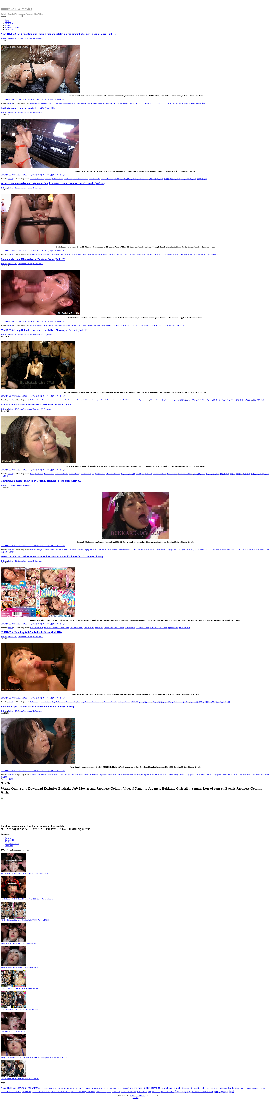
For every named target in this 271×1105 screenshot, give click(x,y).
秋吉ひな (180, 325)
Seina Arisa (124, 103)
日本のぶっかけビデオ (255, 775)
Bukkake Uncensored (49, 400)
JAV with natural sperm (125, 775)
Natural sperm (138, 775)
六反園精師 (224, 474)
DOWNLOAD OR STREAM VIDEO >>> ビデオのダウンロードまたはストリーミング (33, 99)
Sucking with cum (124, 702)
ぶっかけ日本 (217, 775)
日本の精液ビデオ (200, 254)
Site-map (135, 1098)
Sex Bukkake (162, 628)
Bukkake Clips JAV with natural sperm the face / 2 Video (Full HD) (37, 706)
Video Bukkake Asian (157, 550)
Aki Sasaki (33, 254)
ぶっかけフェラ (184, 550)
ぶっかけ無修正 (180, 400)
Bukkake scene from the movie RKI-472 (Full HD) (28, 108)
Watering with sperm (87, 1092)
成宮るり (248, 400)
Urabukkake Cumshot (44, 1092)
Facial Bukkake (118, 628)
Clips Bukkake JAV (69, 103)
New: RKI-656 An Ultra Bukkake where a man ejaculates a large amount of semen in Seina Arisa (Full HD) (59, 33)
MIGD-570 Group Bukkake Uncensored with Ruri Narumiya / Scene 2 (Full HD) (44, 330)
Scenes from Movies (12, 27)
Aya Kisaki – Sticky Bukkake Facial (13, 1031)
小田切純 (239, 474)
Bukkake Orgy (46, 103)
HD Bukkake (94, 775)
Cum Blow (74, 775)
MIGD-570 (124, 400)
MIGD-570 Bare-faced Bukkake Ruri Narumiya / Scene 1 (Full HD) (37, 404)
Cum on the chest (88, 1088)
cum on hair (99, 628)
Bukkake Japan (46, 775)
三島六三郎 (171, 103)
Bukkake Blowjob (36, 550)
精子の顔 (256, 400)
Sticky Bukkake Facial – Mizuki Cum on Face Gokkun (19, 967)
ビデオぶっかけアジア (228, 550)
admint (10, 103)
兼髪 (149, 1092)
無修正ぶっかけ (257, 474)
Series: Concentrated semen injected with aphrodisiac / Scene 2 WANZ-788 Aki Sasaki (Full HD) (53, 183)
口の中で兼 (242, 550)
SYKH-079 (134, 702)
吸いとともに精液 (197, 702)
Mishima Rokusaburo (105, 103)
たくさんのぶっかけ (128, 179)
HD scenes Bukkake (112, 400)
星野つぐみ (251, 550)
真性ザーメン (213, 254)
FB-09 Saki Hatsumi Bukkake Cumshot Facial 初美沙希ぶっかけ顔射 (25, 920)
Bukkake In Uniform (51, 628)
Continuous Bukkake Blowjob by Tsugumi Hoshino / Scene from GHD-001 (41, 480)
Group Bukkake (99, 400)
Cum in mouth (101, 550)
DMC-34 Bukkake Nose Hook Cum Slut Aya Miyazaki (19, 1009)
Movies (7, 25)
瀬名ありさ (186, 103)
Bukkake (8, 22)
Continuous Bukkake (76, 550)
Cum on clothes (89, 628)
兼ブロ (236, 775)
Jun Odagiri (140, 474)
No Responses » (37, 38)
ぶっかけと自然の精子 (136, 254)
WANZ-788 (123, 254)
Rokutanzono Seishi (159, 474)
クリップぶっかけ (159, 103)
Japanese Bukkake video (108, 775)
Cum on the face (100, 1088)
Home (7, 20)
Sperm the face (144, 400)
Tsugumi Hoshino (143, 550)
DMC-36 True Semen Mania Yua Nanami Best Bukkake (20, 988)
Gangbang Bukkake (98, 474)
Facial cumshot (92, 103)
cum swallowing (76, 400)
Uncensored (9, 29)
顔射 (203, 103)
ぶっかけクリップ (191, 775)
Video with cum (113, 254)
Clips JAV (67, 775)
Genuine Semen (85, 254)
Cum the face (81, 103)
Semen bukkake (106, 325)
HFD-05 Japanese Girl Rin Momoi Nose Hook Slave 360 (20, 1079)
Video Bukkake (55, 1092)
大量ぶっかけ (174, 179)
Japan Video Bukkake (80, 179)
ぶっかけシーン (134, 103)
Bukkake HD (9, 24)
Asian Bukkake (35, 179)
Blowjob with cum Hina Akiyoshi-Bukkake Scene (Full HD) (33, 259)
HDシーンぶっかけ (128, 474)
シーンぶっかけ (222, 400)
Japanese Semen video (99, 254)
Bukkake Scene (57, 103)
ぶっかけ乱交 (146, 103)
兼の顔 (178, 103)
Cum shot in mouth (111, 1088)
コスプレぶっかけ (212, 550)
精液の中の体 (196, 103)
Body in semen (35, 103)
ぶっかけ (108, 1092)
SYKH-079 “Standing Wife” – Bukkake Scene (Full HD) (31, 632)
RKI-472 (116, 179)
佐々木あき (188, 254)
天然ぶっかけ (164, 1092)
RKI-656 (116, 103)
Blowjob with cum (47, 325)
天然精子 (242, 775)
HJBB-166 (154, 628)
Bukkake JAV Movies (16, 9)
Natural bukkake (17, 1092)
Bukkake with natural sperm (70, 254)
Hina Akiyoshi (81, 325)
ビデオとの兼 (178, 254)
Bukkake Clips (35, 775)
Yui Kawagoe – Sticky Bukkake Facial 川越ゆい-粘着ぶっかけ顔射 (24, 873)
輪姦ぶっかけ (221, 702)
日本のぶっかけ (170, 325)
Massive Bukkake (107, 179)
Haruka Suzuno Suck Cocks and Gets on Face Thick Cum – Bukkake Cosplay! (27, 899)
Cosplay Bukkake (90, 550)
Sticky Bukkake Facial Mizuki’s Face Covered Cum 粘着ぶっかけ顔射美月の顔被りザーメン (34, 1057)
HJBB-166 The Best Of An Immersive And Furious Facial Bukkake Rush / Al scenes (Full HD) (52, 556)
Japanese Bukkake (93, 325)
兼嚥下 (242, 400)
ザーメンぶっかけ (157, 325)
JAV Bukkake (254, 1088)
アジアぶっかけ (132, 1092)
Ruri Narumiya (133, 400)
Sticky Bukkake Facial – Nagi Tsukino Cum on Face (18, 943)
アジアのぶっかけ (156, 179)
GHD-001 (132, 550)
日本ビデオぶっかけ (188, 179)
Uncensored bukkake (185, 474)
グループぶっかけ (208, 400)
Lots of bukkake (94, 179)
